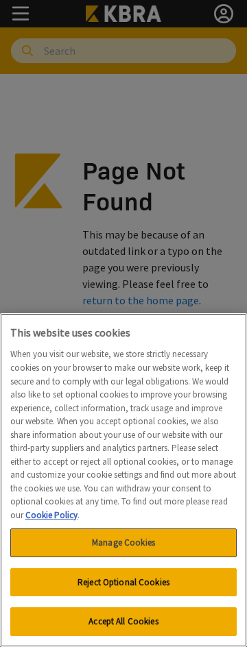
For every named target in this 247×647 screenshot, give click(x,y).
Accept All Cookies (123, 621)
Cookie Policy (51, 515)
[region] (123, 480)
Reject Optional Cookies (123, 582)
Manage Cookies (123, 542)
